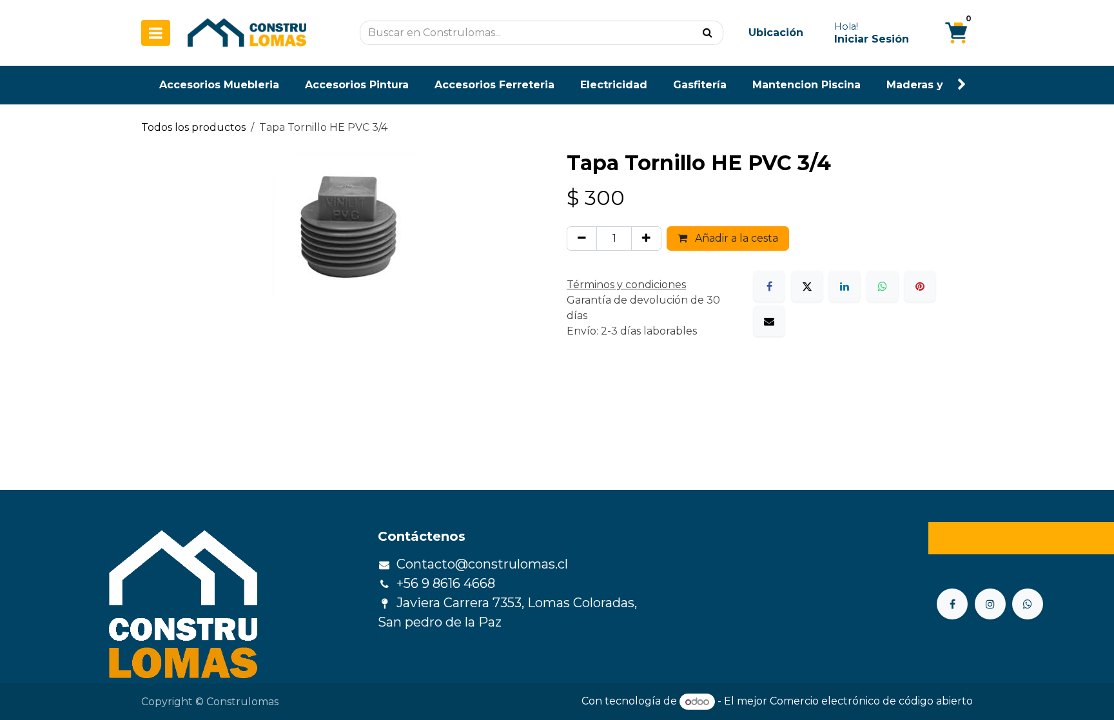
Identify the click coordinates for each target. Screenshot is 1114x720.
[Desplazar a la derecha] (962, 85)
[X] (807, 286)
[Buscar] (707, 32)
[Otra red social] (1027, 604)
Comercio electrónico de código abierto (871, 702)
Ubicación (775, 32)
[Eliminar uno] (582, 238)
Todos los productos (193, 127)
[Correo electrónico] (769, 321)
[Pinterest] (919, 286)
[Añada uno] (646, 238)
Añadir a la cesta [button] (735, 238)
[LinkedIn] (844, 286)
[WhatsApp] (882, 286)
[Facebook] (769, 286)
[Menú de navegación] (155, 33)
